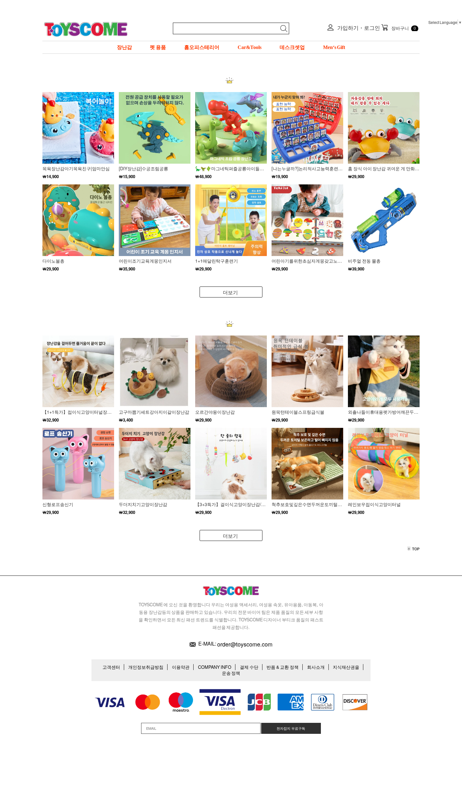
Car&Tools (249, 47)
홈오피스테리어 (201, 47)
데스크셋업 (292, 47)
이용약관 (181, 667)
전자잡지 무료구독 (291, 728)
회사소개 (316, 667)
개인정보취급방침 (145, 667)
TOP (416, 549)
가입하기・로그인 (358, 27)
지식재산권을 (346, 667)
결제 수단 (249, 667)
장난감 (124, 47)
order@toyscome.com (244, 644)
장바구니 (399, 27)
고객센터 (111, 667)
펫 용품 (158, 47)
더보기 (230, 292)
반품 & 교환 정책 (282, 667)
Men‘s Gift (334, 47)
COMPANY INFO (214, 667)
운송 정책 (231, 673)
